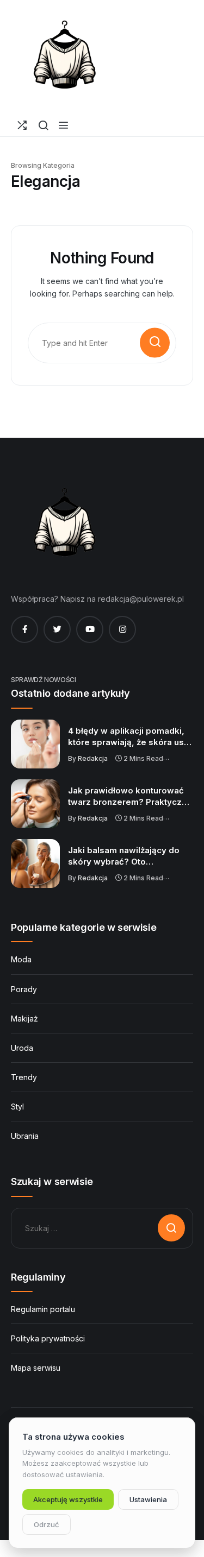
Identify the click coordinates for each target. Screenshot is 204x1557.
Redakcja (93, 758)
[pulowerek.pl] (65, 57)
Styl (17, 1106)
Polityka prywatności (48, 1338)
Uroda (22, 1047)
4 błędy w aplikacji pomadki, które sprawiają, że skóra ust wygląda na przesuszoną (127, 737)
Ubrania (25, 1135)
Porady (24, 989)
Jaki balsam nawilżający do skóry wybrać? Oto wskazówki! (124, 856)
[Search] (43, 125)
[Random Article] (22, 125)
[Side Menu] (63, 125)
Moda (21, 959)
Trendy (24, 1077)
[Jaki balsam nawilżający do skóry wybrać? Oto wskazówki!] (35, 863)
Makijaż (24, 1018)
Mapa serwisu (35, 1367)
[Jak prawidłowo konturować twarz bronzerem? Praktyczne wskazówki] (35, 803)
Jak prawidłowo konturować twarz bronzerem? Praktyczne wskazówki (130, 796)
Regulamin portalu (43, 1309)
